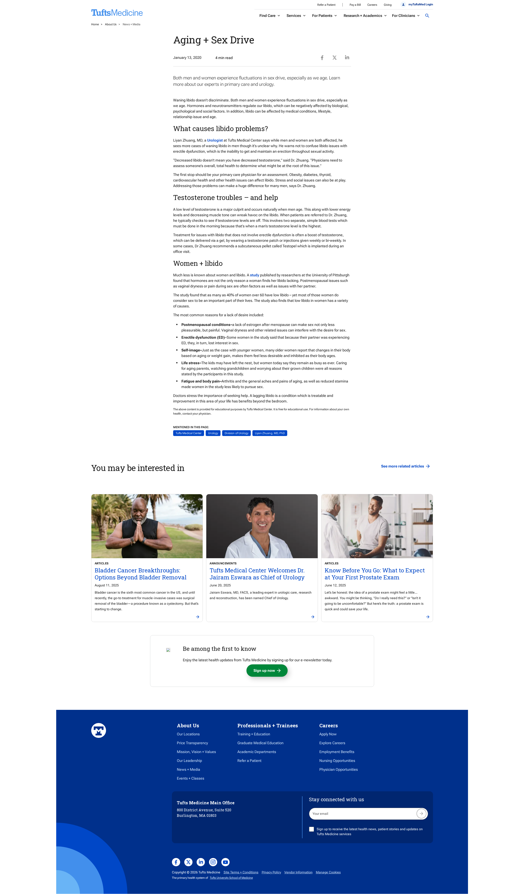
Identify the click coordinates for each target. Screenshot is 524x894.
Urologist (215, 140)
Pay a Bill (355, 4)
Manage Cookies (328, 872)
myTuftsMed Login (420, 4)
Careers (372, 4)
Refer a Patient (326, 4)
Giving (388, 4)
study (254, 275)
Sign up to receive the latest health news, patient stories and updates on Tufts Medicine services (370, 831)
